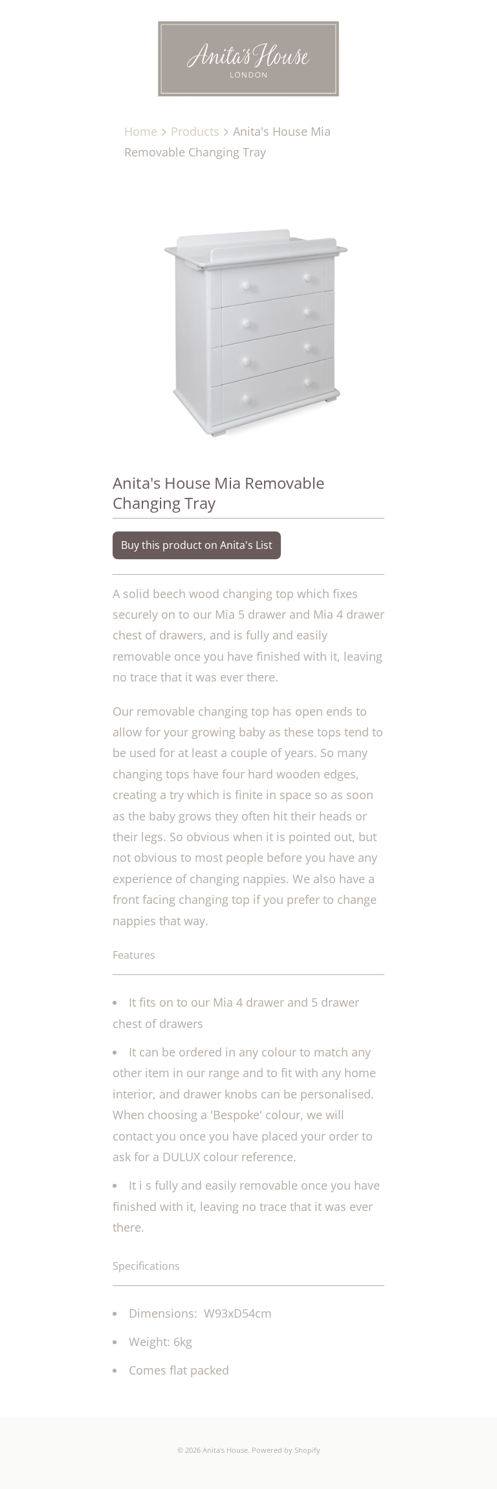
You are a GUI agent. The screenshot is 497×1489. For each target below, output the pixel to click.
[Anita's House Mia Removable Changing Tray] (248, 313)
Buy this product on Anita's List (196, 545)
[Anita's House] (248, 61)
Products (195, 131)
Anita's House (225, 1450)
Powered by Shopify (286, 1450)
